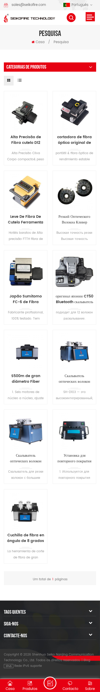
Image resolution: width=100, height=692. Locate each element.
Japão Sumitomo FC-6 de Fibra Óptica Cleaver (25, 299)
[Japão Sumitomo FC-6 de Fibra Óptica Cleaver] (26, 272)
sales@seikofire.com (29, 5)
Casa (40, 42)
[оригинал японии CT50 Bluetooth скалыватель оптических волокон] (74, 272)
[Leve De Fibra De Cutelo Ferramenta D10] (26, 192)
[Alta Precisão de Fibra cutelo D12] (26, 113)
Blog (87, 660)
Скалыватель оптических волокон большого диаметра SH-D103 (74, 379)
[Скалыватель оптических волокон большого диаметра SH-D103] (74, 352)
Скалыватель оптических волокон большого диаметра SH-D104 (26, 458)
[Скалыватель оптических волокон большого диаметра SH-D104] (26, 431)
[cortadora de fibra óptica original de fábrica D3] (74, 113)
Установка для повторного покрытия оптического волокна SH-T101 (74, 458)
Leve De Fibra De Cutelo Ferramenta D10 (25, 219)
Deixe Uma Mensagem (50, 683)
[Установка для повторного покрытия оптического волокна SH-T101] (74, 431)
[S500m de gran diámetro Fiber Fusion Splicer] (26, 352)
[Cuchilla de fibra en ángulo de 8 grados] (26, 511)
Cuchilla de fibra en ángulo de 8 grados (25, 538)
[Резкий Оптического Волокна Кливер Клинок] (74, 192)
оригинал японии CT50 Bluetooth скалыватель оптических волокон (74, 299)
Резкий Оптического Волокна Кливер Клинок (74, 219)
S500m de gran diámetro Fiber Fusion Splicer (25, 379)
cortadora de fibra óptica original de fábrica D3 (74, 140)
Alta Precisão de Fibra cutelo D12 (26, 140)
